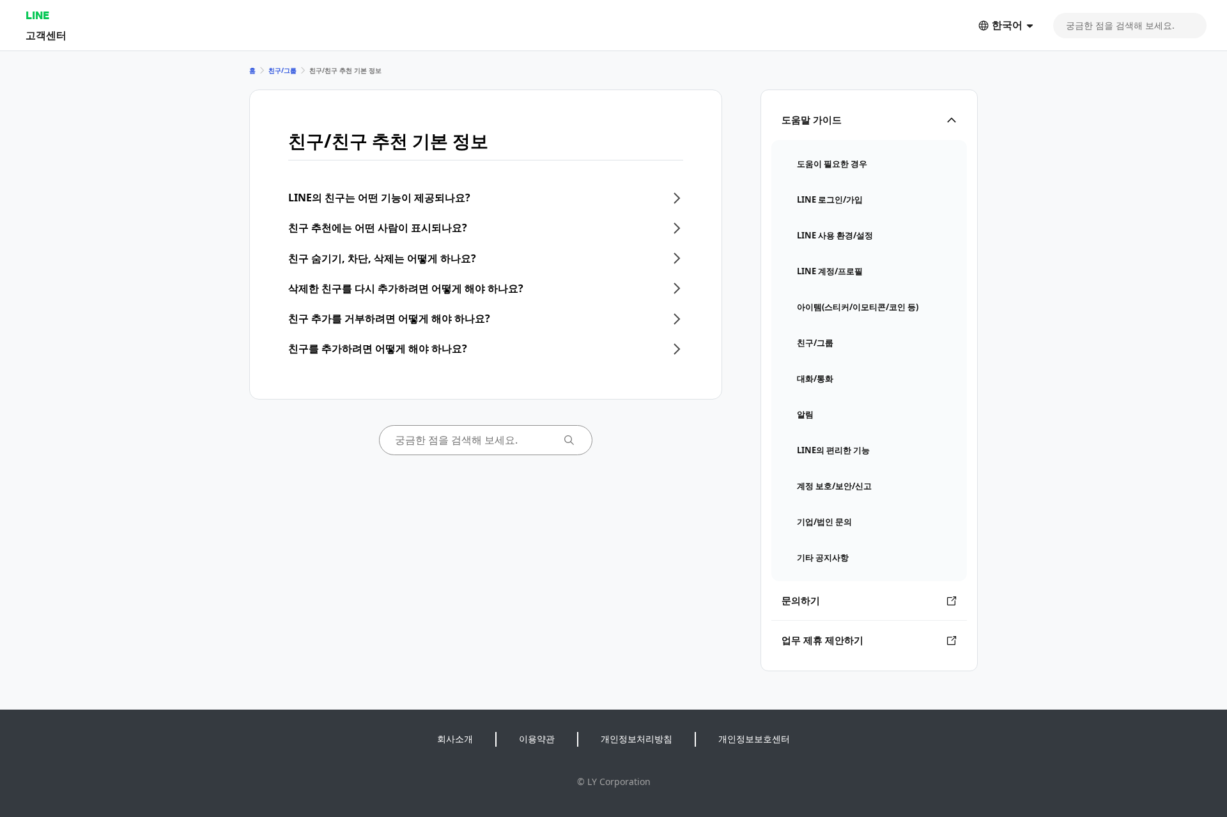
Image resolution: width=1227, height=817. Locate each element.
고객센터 (46, 35)
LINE (37, 15)
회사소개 (455, 739)
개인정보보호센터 (754, 739)
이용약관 (537, 739)
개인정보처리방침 (636, 739)
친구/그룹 (282, 70)
